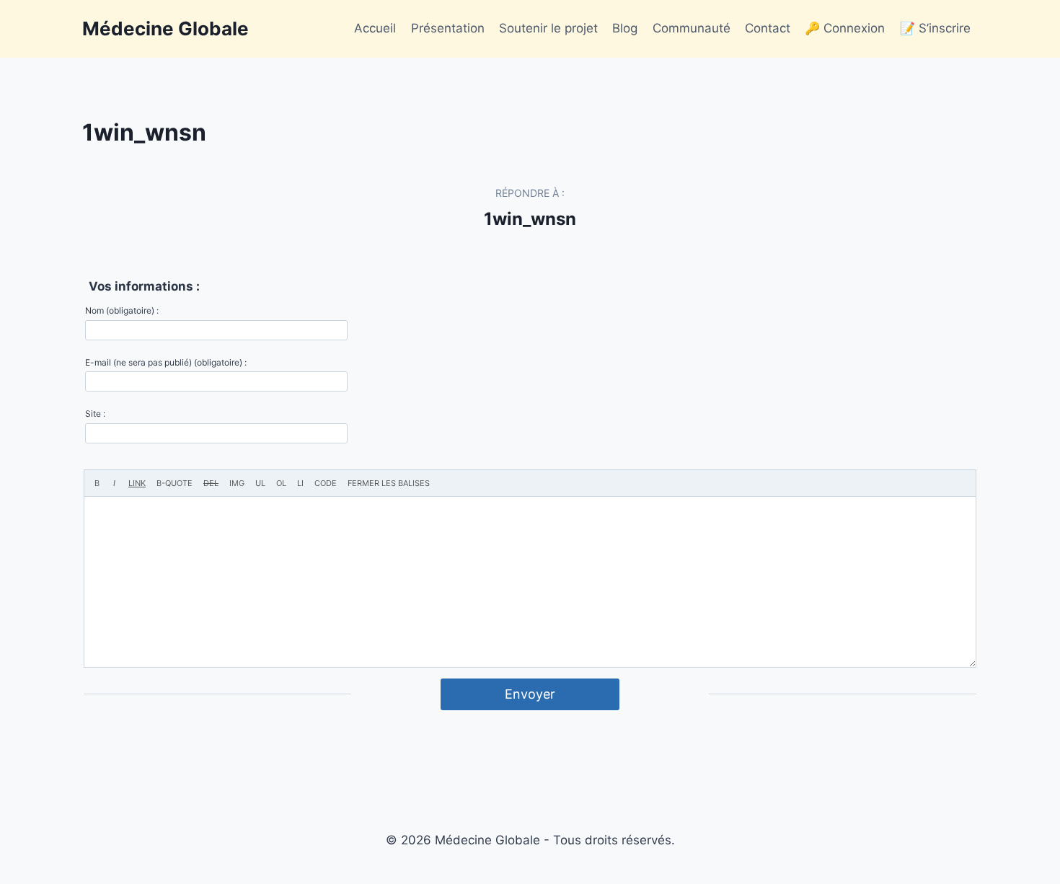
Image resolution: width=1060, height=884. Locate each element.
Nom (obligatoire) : (122, 310)
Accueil (375, 28)
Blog (624, 28)
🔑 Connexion (845, 28)
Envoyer (530, 694)
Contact (767, 28)
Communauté (691, 28)
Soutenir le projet (548, 28)
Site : (95, 413)
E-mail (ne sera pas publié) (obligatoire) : (166, 362)
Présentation (448, 28)
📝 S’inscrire (935, 28)
